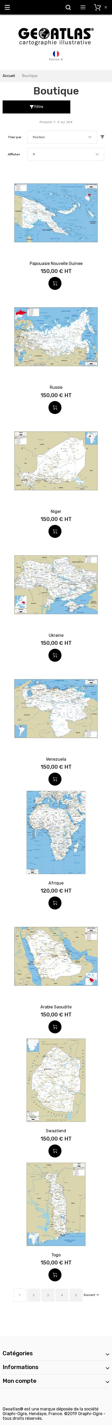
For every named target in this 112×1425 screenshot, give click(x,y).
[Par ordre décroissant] (102, 137)
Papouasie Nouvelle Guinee (56, 263)
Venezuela (56, 759)
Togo (56, 1254)
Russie (56, 387)
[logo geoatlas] (56, 25)
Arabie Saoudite (56, 1006)
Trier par (14, 137)
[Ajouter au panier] (54, 283)
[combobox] (62, 137)
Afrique (56, 883)
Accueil (9, 76)
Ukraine (56, 635)
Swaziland (56, 1130)
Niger (56, 511)
